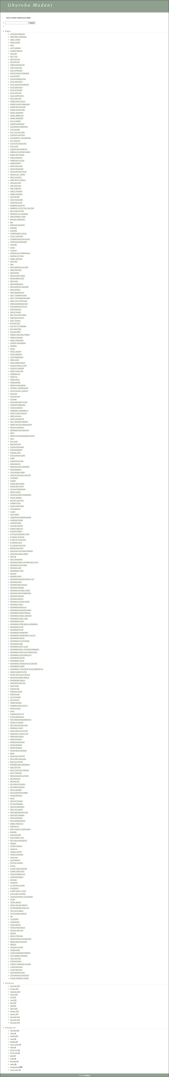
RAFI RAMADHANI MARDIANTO (20, 720)
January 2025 (14, 1014)
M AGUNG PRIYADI (16, 526)
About (12, 45)
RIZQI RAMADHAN (16, 818)
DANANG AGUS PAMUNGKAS (20, 253)
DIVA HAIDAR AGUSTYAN (18, 307)
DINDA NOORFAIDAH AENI (19, 304)
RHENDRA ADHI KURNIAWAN (20, 765)
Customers (13, 250)
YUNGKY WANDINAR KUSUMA (20, 964)
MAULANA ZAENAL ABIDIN (19, 554)
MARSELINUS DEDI (16, 548)
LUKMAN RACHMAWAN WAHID (20, 517)
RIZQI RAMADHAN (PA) (17, 821)
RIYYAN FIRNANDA (16, 804)
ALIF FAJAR (14, 146)
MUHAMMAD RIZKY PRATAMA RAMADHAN (24, 649)
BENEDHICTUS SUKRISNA (19, 214)
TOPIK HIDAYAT (15, 925)
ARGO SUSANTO (16, 177)
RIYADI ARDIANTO (16, 796)
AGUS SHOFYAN (15, 93)
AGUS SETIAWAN (16, 90)
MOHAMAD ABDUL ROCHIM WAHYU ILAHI (24, 562)
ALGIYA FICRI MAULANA (18, 144)
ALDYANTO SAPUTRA (17, 135)
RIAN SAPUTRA (15, 767)
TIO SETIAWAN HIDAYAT (18, 914)
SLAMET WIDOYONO (17, 871)
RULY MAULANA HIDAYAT (18, 841)
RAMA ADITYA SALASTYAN (19, 734)
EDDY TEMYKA (15, 321)
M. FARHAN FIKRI (16, 543)
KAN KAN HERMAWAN (17, 489)
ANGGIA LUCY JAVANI (17, 175)
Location (12, 512)
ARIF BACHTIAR (15, 183)
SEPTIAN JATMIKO (16, 863)
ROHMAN (13, 832)
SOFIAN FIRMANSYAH (17, 874)
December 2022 (15, 1023)
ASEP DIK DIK (15, 197)
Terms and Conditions (16, 911)
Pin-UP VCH (14, 1050)
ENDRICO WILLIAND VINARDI (20, 335)
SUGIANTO (14, 883)
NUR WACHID (14, 689)
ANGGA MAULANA (16, 166)
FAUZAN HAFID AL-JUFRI (18, 366)
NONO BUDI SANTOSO (17, 683)
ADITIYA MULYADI (16, 68)
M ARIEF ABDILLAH (16, 529)
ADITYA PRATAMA (16, 71)
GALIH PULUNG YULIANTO (19, 391)
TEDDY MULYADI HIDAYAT (19, 905)
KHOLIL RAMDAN (16, 498)
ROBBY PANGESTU (16, 824)
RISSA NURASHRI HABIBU (19, 793)
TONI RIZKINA (14, 922)
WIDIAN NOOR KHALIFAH (18, 942)
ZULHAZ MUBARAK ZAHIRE (19, 978)
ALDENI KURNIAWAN (17, 124)
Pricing (12, 711)
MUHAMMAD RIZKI (16, 644)
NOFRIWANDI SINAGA (17, 680)
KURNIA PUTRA (15, 503)
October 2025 (14, 989)
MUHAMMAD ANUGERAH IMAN (20, 610)
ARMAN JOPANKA (16, 194)
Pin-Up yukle (14, 1053)
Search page (14, 857)
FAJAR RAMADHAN (16, 357)
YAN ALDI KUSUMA (16, 947)
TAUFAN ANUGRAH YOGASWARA (21, 897)
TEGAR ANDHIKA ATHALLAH (19, 908)
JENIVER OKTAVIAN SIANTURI (20, 475)
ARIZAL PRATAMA (16, 191)
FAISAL (12, 349)
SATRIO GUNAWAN (16, 855)
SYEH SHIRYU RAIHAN (17, 894)
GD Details (13, 399)
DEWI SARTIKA (15, 290)
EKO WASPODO (15, 329)
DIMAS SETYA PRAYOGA (18, 301)
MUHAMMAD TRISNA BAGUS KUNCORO (23, 664)
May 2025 (13, 1003)
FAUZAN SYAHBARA (17, 368)
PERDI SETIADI (15, 708)
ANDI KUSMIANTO (16, 158)
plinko (12, 1056)
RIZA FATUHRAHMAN (17, 807)
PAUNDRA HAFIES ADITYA (19, 706)
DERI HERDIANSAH (16, 284)
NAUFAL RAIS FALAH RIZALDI (20, 675)
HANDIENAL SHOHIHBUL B (19, 411)
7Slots (12, 1033)
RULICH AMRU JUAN (17, 838)
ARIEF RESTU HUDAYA (18, 180)
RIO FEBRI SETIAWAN (17, 784)
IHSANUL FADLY (15, 453)
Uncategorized (14, 1067)
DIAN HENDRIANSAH (17, 293)
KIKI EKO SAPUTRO (17, 501)
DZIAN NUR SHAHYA (17, 318)
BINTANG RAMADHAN (17, 219)
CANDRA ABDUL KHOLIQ (18, 233)
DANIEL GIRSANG (16, 259)
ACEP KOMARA (15, 48)
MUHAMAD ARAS (16, 582)
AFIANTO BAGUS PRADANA (19, 73)
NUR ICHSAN (14, 686)
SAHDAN (13, 843)
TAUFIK (12, 899)
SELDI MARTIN (15, 860)
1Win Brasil (13, 1031)
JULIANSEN (14, 478)
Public (12, 1059)
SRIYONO (13, 880)
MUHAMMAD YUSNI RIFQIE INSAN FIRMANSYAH (26, 669)
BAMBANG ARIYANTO (17, 205)
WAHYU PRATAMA (16, 936)
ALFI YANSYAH (15, 141)
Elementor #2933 (15, 332)
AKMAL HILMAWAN (16, 113)
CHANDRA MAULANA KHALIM (20, 239)
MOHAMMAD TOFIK (17, 571)
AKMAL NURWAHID (16, 118)
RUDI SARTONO (15, 835)
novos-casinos (14, 1045)
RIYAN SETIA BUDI (16, 801)
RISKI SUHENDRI (16, 790)
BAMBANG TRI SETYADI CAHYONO (22, 208)
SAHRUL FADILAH (16, 846)
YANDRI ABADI (15, 950)
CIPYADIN (13, 245)
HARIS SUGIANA (15, 416)
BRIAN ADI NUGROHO (17, 225)
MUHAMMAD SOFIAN (17, 658)
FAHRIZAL (13, 346)
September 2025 (15, 992)
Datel (11, 264)
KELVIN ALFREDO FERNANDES (20, 495)
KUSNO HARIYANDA (17, 506)
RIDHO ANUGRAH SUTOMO (19, 776)
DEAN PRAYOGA (16, 270)
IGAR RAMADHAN (16, 450)
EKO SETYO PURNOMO (18, 326)
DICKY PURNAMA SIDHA (18, 295)
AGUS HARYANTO (16, 82)
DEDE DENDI (14, 273)
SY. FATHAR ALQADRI (17, 885)
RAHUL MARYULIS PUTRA (19, 731)
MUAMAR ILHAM (15, 576)
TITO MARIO (14, 919)
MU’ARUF (13, 574)
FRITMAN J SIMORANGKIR (19, 388)
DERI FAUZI (14, 281)
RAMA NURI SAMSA (17, 736)
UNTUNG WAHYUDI (16, 930)
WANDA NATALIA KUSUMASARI (20, 939)
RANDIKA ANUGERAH (17, 742)
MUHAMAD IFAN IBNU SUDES (20, 590)
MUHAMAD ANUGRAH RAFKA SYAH (22, 579)
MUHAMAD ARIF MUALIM (18, 585)
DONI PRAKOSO (15, 309)
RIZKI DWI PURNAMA (17, 815)
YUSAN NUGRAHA (16, 967)
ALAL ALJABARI (15, 121)
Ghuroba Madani (30, 5)
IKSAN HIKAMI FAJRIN (17, 456)
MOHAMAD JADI (15, 568)
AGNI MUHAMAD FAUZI (18, 79)
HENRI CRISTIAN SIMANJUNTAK (21, 425)
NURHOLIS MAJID (16, 692)
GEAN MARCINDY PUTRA (18, 402)
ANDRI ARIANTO (15, 163)
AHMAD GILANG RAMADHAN (20, 104)
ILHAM (12, 458)
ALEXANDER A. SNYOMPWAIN (20, 138)
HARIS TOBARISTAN (17, 419)
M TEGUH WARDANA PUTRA (19, 534)
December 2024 (15, 1017)
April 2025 (13, 1006)
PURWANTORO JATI (17, 714)
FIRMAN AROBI (15, 382)
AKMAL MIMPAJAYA (17, 116)
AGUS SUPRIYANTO (17, 96)
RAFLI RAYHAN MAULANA (19, 725)
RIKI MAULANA (15, 779)
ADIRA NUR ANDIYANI (17, 65)
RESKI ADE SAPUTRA (17, 756)
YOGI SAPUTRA (15, 959)
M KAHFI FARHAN (16, 531)
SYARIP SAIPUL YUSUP (18, 891)
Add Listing (13, 54)
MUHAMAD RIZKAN (16, 599)
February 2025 (14, 1011)
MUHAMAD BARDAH (17, 588)
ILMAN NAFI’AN (15, 464)
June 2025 (13, 1000)
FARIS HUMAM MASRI (17, 363)
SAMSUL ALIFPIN (16, 852)
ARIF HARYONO (15, 186)
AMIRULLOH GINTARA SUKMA (20, 152)
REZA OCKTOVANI (16, 762)
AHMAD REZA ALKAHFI (18, 107)
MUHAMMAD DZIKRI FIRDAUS (20, 613)
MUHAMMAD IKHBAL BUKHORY (21, 616)
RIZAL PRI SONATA (16, 810)
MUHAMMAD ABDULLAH (18, 607)
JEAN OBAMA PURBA (17, 472)
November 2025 (15, 986)
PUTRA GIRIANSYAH (17, 717)
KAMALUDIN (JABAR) (17, 484)
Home (12, 439)
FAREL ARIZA (14, 360)
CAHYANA (13, 231)
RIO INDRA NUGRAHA (17, 787)
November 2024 (15, 1020)
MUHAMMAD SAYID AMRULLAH (20, 655)
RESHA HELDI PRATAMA (18, 751)
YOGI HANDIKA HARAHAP (19, 956)
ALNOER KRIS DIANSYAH (18, 149)
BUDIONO (13, 228)
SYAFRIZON (14, 888)
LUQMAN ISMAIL (15, 523)
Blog (11, 222)
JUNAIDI (13, 481)
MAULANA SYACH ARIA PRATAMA (21, 551)
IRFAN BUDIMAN (15, 470)
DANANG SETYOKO (17, 256)
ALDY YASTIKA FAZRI (17, 132)
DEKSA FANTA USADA (17, 276)
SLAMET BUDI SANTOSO (18, 869)
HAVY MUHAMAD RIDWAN (19, 422)
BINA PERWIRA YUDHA (18, 217)
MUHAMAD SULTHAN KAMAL (20, 602)
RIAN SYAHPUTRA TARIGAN (19, 770)
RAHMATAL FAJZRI (16, 728)
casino (12, 1039)
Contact (12, 248)
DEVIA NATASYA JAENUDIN (19, 287)
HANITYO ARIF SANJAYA (18, 413)
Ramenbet (13, 1061)
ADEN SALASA (15, 59)
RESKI (12, 753)
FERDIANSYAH (15, 374)
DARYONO (13, 262)
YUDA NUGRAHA (15, 961)
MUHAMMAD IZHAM (17, 621)
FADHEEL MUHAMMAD (18, 343)
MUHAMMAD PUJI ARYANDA (19, 641)
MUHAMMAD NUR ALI (17, 638)
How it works (14, 441)
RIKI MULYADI (14, 781)
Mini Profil (13, 557)
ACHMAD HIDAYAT (16, 51)
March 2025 (13, 1009)
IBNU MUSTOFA (15, 444)
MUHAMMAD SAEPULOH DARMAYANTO (23, 652)
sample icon (13, 849)
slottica (12, 1064)
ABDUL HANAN (15, 40)
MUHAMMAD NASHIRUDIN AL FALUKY (23, 635)
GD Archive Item (15, 396)
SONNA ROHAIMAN (16, 877)
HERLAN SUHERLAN (17, 427)
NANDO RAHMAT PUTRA (18, 672)
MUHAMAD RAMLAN (17, 596)
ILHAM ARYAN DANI (16, 461)
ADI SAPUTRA (15, 62)
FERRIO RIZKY (15, 380)
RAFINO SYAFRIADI (16, 722)
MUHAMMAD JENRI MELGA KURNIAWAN (24, 624)
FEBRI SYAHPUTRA (16, 371)
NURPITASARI (15, 694)
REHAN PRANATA (16, 745)
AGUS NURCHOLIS (16, 87)
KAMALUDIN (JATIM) (17, 486)
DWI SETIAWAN (15, 312)
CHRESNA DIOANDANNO (18, 242)
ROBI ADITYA (14, 826)
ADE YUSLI (14, 56)
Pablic (12, 1047)
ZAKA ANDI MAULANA (17, 973)
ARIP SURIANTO (15, 189)
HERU (12, 433)
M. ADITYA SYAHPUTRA (18, 540)
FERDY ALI (13, 377)
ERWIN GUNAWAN (16, 338)
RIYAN (12, 798)
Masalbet (13, 1042)
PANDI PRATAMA (16, 703)
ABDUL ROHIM (15, 42)
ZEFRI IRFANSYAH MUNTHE (19, 975)
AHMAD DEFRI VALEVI (17, 101)
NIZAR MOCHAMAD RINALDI (19, 678)
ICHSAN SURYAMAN (17, 447)
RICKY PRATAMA (16, 773)
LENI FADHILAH (15, 509)
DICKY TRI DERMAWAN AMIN (20, 298)
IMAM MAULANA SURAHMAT (19, 467)
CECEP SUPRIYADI (16, 236)
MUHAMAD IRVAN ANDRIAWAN (20, 593)
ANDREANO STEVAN (17, 161)
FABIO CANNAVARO (17, 340)
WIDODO (13, 944)
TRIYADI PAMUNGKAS (17, 928)
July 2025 (13, 997)
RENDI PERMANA (16, 748)
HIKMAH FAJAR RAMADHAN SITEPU (22, 436)
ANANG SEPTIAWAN (17, 155)
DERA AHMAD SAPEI (17, 278)
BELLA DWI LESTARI (17, 211)
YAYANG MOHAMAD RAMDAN (20, 953)
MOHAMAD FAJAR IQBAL (18, 565)
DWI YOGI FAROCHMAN (18, 315)
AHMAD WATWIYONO (17, 110)
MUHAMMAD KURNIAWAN (19, 633)
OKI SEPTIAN (14, 700)
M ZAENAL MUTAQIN (17, 537)
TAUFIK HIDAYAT (15, 902)
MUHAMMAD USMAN (17, 666)
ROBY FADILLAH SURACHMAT (20, 829)
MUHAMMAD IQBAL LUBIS (19, 619)
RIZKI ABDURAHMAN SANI (19, 812)
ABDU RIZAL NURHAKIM (18, 37)
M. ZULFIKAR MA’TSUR (17, 545)
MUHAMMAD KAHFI (16, 627)
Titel (11, 916)
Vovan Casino (14, 1070)
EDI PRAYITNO (15, 323)
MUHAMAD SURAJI (16, 604)
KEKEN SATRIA (15, 492)
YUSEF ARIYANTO (16, 970)
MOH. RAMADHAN (16, 559)
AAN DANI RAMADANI (17, 34)
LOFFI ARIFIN (14, 515)
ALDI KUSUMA (15, 130)
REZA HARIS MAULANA (18, 759)
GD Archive (13, 394)
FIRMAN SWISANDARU (18, 385)
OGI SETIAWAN (15, 697)
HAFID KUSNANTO (16, 408)
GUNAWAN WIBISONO (17, 405)
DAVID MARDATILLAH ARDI (19, 267)
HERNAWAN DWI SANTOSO (19, 430)
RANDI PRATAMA (16, 739)
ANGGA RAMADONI (16, 169)
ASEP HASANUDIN (16, 200)
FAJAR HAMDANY (16, 354)
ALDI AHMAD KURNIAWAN (19, 127)
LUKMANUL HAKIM (16, 520)
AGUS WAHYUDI (15, 99)
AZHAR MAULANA (16, 203)
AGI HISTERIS (15, 76)
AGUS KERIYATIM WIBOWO (19, 85)
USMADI (13, 933)
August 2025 (14, 994)
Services (12, 866)
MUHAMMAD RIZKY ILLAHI (19, 647)
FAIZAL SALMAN (15, 352)
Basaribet (13, 1036)
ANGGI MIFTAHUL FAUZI (18, 172)
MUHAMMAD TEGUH (17, 661)
